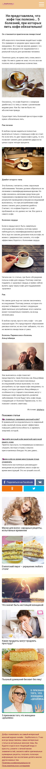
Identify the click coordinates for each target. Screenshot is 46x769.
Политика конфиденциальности (16, 763)
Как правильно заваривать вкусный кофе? (21, 419)
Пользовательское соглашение (16, 766)
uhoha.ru (40, 409)
